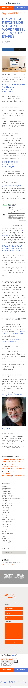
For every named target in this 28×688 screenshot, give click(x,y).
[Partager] (8, 49)
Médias (3, 522)
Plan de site (15, 681)
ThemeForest (5, 235)
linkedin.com (5, 449)
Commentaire (7, 621)
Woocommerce (5, 538)
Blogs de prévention (6, 503)
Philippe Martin (6, 429)
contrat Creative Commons (8, 564)
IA (2, 514)
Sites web (10, 43)
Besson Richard (6, 468)
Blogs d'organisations (7, 495)
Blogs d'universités (6, 496)
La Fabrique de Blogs (6, 681)
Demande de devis (7, 7)
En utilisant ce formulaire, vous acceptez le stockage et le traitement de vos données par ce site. (7, 664)
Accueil (4, 12)
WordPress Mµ (5, 541)
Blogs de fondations (6, 500)
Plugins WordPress (6, 529)
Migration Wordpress (10, 682)
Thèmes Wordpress (6, 533)
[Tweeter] (20, 49)
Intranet (4, 516)
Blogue (9, 12)
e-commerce (5, 509)
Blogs (3, 486)
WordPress (14, 43)
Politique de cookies (25, 681)
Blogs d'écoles (5, 491)
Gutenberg (4, 510)
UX (2, 535)
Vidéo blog (4, 536)
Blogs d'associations (7, 490)
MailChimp (4, 517)
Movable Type (5, 524)
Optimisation (5, 526)
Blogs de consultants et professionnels (11, 498)
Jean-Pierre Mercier (7, 475)
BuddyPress (5, 507)
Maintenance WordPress (7, 519)
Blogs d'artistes (5, 488)
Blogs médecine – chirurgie (8, 505)
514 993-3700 (21, 7)
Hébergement (5, 512)
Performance (5, 528)
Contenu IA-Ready (14, 686)
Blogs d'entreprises (6, 493)
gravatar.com (11, 449)
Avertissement (19, 681)
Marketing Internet (6, 521)
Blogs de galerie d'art (6, 502)
